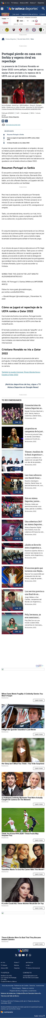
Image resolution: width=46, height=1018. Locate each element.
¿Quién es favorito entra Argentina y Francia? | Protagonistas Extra (34, 546)
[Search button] (43, 9)
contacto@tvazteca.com (30, 975)
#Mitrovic (30, 282)
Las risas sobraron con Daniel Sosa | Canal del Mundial (33, 476)
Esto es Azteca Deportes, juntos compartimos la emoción (32, 500)
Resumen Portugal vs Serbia (15, 134)
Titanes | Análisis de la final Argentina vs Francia (34, 453)
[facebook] (26, 956)
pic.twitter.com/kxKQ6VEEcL (13, 292)
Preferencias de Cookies (21, 985)
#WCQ (4, 284)
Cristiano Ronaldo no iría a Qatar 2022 (18, 143)
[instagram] (19, 956)
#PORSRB (39, 282)
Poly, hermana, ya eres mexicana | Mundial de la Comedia (33, 616)
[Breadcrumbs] (4, 39)
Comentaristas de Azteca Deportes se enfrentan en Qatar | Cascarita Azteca (34, 407)
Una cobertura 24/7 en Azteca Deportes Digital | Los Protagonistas (33, 523)
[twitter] (16, 956)
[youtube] (23, 956)
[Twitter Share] (6, 121)
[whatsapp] (30, 956)
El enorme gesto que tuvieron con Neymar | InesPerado (34, 569)
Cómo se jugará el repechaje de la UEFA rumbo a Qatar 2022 (23, 138)
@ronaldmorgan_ (25, 289)
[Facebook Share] (3, 121)
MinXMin (37, 24)
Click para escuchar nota (13, 125)
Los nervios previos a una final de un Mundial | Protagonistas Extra (34, 593)
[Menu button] (2, 9)
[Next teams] (43, 29)
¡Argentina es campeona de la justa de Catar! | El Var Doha (34, 430)
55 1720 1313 (26, 977)
